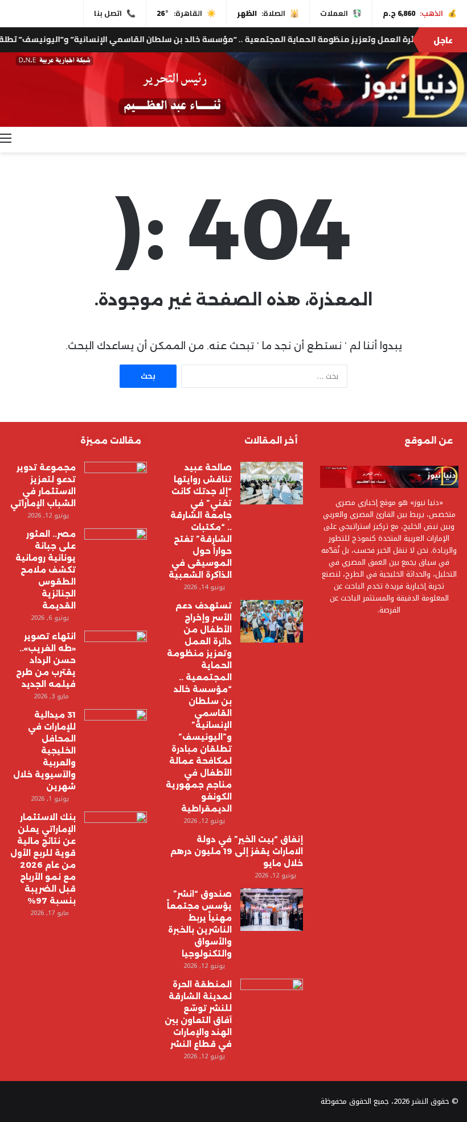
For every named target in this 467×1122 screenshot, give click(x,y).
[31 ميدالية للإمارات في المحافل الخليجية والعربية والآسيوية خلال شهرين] (115, 730)
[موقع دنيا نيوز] (233, 89)
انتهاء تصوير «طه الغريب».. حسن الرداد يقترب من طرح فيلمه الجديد (46, 660)
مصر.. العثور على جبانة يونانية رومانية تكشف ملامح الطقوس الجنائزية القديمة (45, 570)
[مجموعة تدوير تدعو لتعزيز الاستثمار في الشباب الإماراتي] (115, 483)
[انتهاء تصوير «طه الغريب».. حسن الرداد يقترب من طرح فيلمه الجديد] (115, 652)
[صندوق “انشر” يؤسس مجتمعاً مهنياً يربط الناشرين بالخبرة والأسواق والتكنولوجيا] (271, 909)
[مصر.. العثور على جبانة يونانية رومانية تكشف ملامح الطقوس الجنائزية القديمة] (115, 549)
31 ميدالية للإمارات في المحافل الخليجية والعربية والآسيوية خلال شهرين (44, 751)
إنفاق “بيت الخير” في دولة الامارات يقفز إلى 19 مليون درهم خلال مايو (236, 851)
